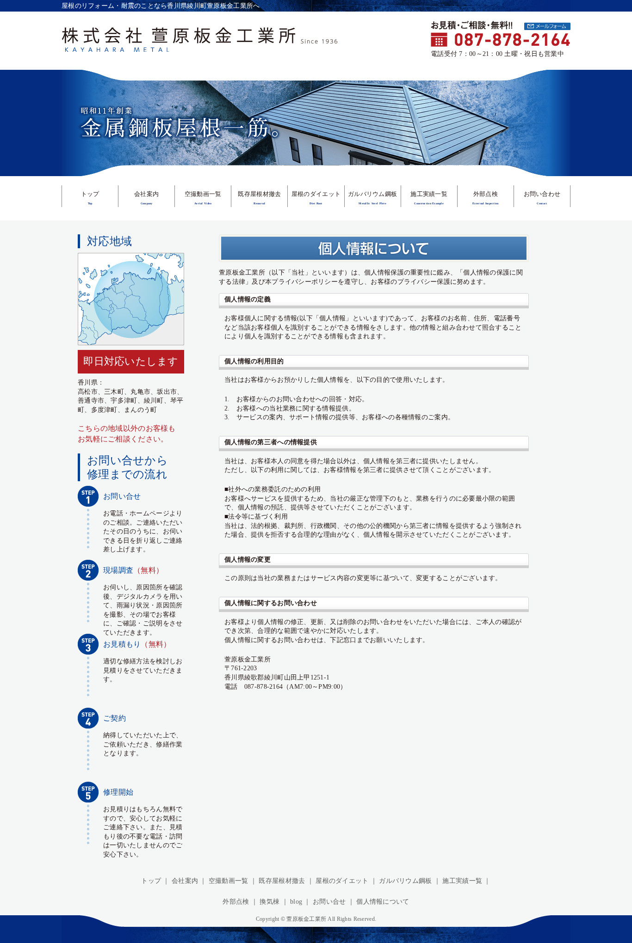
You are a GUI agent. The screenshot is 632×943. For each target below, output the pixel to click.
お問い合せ (329, 901)
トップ (151, 880)
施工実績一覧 (462, 880)
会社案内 (185, 880)
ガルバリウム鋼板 (405, 880)
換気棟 (269, 901)
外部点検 (236, 901)
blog (296, 901)
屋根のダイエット (342, 880)
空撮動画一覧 (228, 880)
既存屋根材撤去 (282, 880)
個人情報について (382, 901)
